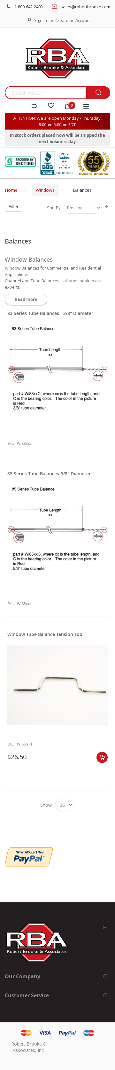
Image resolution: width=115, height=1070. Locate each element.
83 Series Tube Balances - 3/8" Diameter (50, 313)
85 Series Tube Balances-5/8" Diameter (49, 474)
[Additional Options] (29, 850)
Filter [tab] (13, 207)
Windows (45, 190)
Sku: (11, 443)
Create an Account (73, 20)
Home (11, 190)
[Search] (98, 93)
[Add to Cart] (102, 757)
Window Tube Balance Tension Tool (45, 634)
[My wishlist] (51, 106)
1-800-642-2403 (28, 7)
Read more (26, 299)
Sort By (54, 208)
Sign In (40, 20)
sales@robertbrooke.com (85, 7)
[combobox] (45, 92)
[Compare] (34, 106)
